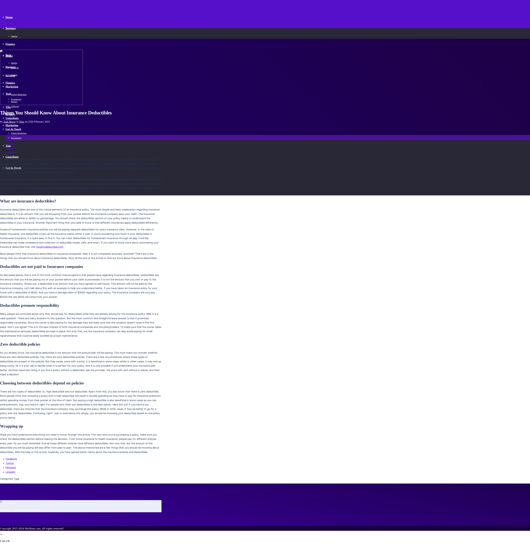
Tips (21, 121)
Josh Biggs (9, 121)
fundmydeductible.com (49, 246)
